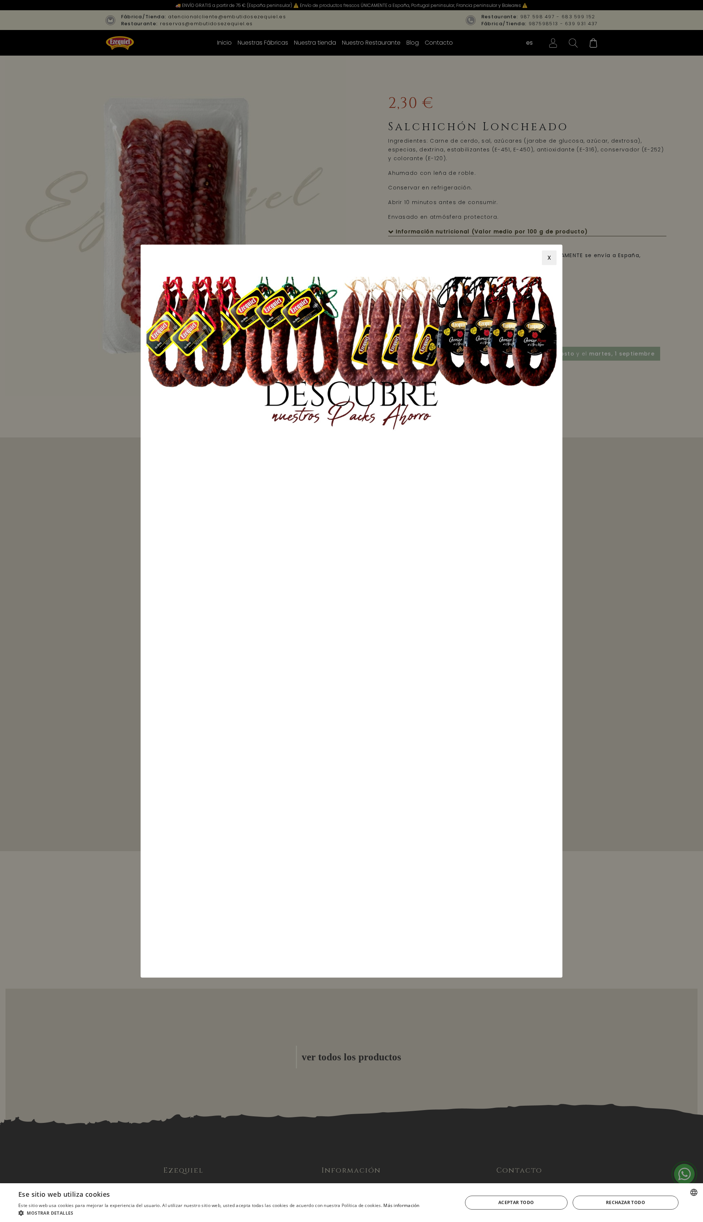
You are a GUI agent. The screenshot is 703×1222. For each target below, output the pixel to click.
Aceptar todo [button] (516, 1202)
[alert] (351, 1202)
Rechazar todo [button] (625, 1202)
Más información (401, 1205)
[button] (219, 1213)
